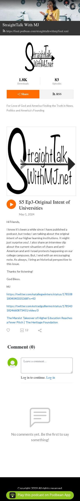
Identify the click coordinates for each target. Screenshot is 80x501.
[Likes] (8, 330)
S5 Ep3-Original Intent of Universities (44, 205)
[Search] (67, 6)
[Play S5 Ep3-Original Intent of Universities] (11, 204)
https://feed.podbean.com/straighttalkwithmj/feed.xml (37, 31)
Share (25, 94)
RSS (59, 94)
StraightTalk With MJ (20, 24)
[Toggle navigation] (75, 6)
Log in (50, 377)
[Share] (40, 330)
